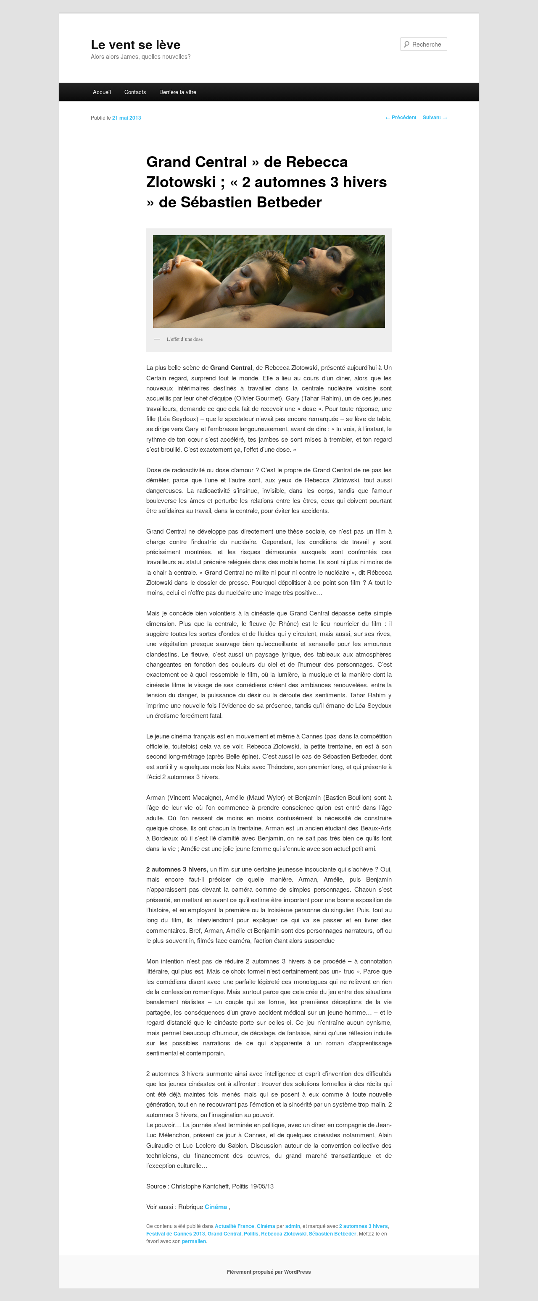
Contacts (135, 92)
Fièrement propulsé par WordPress (269, 1271)
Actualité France (234, 1226)
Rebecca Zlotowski (283, 1233)
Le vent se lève (136, 44)
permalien (194, 1241)
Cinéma (215, 1206)
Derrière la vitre (177, 92)
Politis (251, 1233)
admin (292, 1226)
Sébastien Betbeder (332, 1233)
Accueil (102, 92)
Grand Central (224, 1233)
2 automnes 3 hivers (363, 1226)
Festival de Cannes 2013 (175, 1233)
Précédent (401, 117)
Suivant (435, 117)
